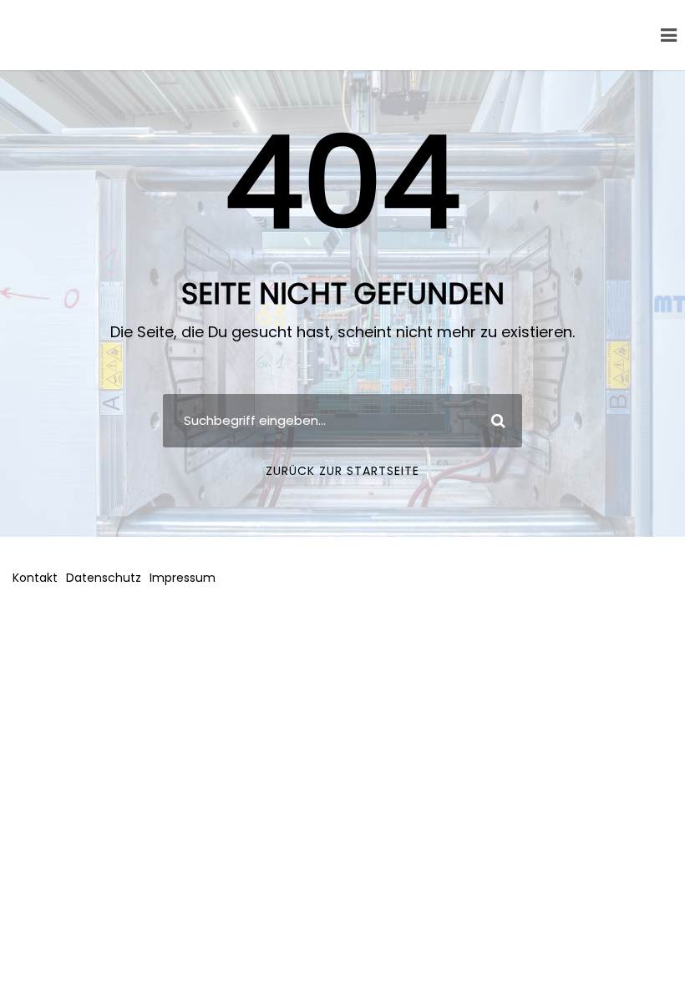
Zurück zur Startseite (342, 470)
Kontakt (35, 577)
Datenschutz (103, 577)
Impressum (183, 577)
